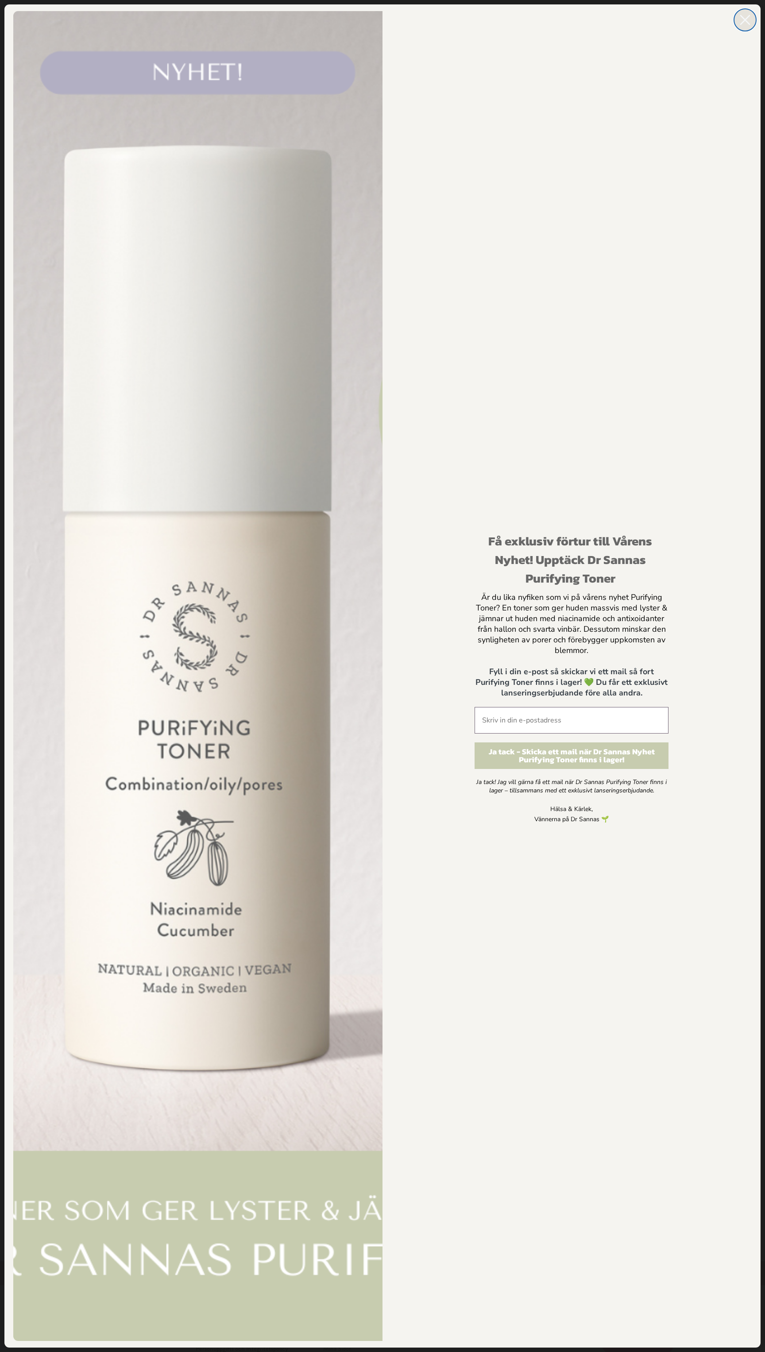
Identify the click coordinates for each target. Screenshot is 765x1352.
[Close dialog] (745, 20)
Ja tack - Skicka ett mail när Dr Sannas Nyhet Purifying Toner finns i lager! (572, 755)
